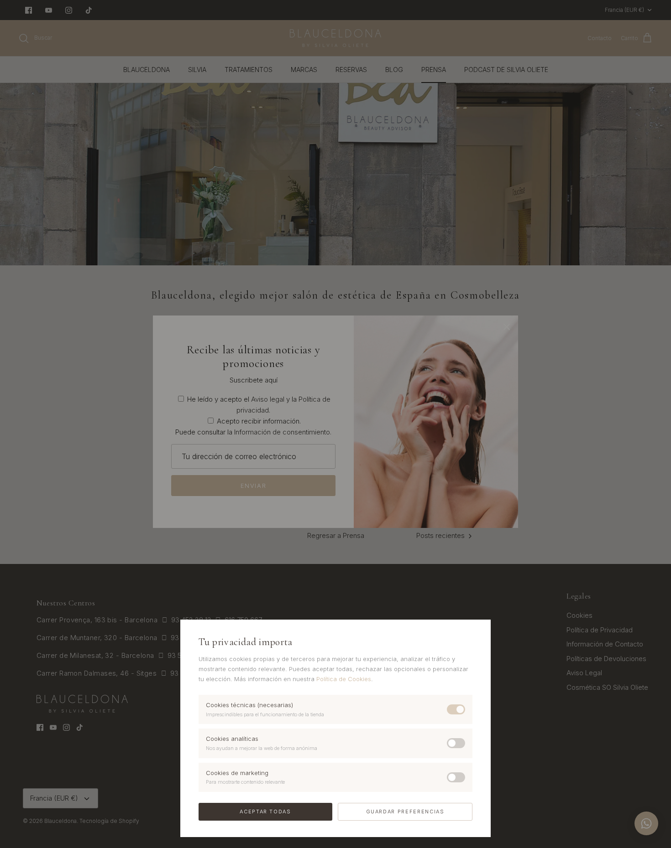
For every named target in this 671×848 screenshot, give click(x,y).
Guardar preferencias (405, 811)
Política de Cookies (343, 679)
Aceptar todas (265, 811)
